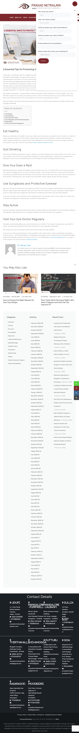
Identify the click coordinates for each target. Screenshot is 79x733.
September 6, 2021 (55, 296)
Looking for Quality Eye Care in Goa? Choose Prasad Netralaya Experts (63, 389)
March (35, 347)
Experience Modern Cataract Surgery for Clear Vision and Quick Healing (63, 365)
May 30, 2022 (16, 296)
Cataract (11, 322)
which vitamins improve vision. (43, 142)
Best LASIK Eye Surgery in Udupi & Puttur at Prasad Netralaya (62, 416)
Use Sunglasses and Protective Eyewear (17, 119)
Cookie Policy (31, 715)
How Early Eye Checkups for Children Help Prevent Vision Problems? (63, 403)
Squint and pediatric (14, 363)
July (34, 337)
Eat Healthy (8, 114)
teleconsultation (32, 239)
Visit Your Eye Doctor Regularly (15, 123)
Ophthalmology (13, 343)
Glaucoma (11, 336)
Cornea (10, 325)
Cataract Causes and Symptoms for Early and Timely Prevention (61, 427)
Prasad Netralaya (26, 719)
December (36, 358)
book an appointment (58, 237)
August (35, 371)
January (35, 354)
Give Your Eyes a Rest (12, 117)
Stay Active (9, 121)
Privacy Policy (21, 715)
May (34, 420)
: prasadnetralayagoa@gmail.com (67, 671)
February (35, 323)
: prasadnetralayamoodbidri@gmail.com (35, 707)
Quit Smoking (9, 116)
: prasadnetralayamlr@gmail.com (36, 628)
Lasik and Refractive (14, 339)
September (36, 333)
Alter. (57, 719)
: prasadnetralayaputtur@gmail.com (51, 668)
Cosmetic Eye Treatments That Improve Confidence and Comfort (62, 327)
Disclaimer (40, 715)
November (36, 326)
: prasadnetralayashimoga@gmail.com (36, 668)
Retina (10, 356)
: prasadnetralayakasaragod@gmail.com (17, 705)
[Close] (75, 10)
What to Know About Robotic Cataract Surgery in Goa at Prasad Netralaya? (63, 441)
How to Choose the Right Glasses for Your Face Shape (18, 301)
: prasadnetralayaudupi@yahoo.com (17, 624)
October (35, 330)
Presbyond (11, 349)
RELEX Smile (12, 353)
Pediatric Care (12, 346)
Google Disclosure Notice (53, 715)
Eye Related (6, 296)
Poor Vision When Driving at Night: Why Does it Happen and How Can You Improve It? (57, 302)
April (34, 344)
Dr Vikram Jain (27, 296)
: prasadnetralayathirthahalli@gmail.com (17, 661)
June (34, 340)
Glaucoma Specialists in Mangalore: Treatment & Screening (61, 378)
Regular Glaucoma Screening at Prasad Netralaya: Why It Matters (62, 340)
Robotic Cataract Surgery (16, 360)
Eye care (11, 329)
